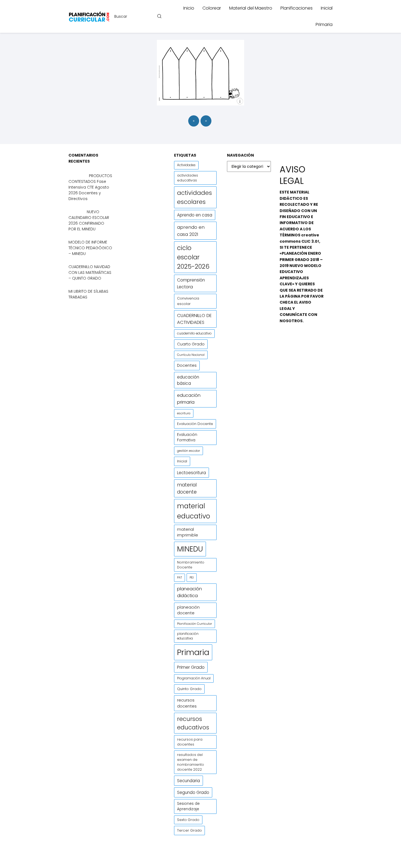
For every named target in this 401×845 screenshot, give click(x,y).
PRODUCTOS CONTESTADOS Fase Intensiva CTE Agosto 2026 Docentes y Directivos (90, 187)
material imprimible (187, 532)
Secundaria (188, 781)
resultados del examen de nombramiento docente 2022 (190, 762)
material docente (187, 488)
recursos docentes (187, 703)
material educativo (193, 511)
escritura (183, 413)
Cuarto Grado (191, 344)
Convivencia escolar (188, 301)
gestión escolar (188, 450)
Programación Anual (194, 678)
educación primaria (188, 398)
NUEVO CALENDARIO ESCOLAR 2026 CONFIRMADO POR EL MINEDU (88, 220)
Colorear (211, 8)
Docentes (187, 365)
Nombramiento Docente (190, 565)
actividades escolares (194, 197)
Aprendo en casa (194, 215)
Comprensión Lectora (191, 283)
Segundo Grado (193, 792)
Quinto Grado (189, 688)
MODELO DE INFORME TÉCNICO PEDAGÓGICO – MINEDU (90, 247)
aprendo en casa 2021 (191, 230)
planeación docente (188, 610)
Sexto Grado (188, 819)
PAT (179, 578)
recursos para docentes (189, 742)
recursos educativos (193, 723)
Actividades (186, 165)
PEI (192, 577)
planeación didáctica (189, 592)
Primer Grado (191, 667)
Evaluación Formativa (187, 437)
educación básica (188, 380)
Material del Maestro (250, 8)
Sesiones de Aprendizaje (188, 806)
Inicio (188, 8)
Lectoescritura (191, 473)
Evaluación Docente (195, 423)
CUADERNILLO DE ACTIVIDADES (194, 318)
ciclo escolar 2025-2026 (193, 257)
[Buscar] (159, 16)
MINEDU (190, 549)
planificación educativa (188, 636)
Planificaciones (296, 8)
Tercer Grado (189, 830)
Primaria (324, 24)
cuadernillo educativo (194, 333)
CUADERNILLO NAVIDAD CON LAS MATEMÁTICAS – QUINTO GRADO (89, 272)
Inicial (327, 8)
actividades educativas (187, 178)
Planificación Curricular (194, 623)
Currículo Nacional (191, 355)
